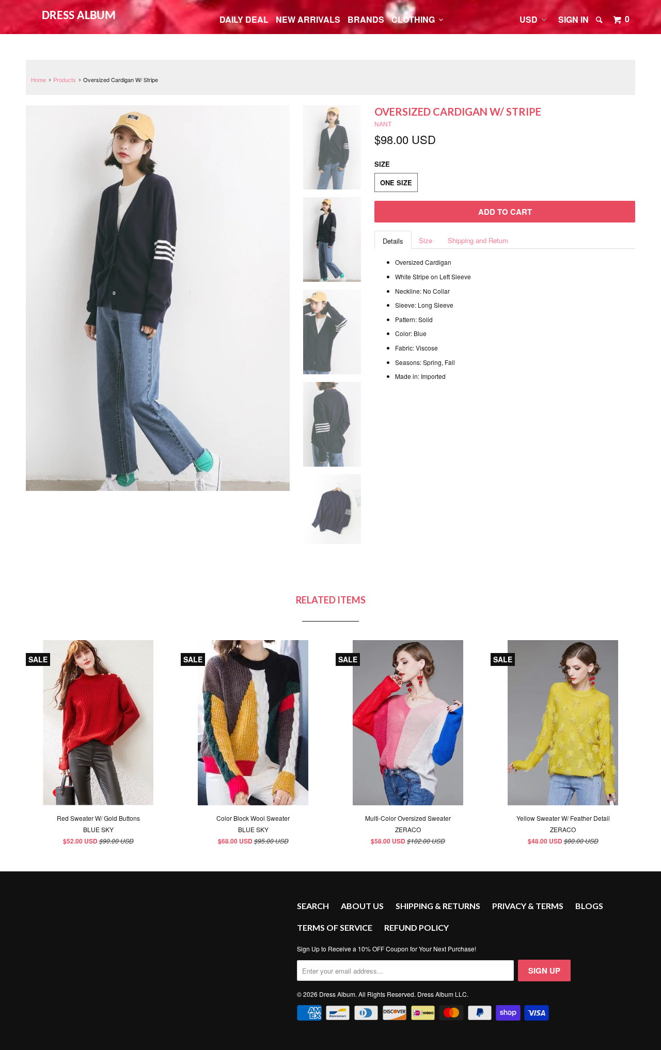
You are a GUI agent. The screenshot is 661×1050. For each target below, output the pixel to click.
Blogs (589, 906)
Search (313, 906)
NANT (382, 123)
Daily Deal (244, 19)
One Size (396, 182)
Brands (366, 19)
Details (393, 241)
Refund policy (416, 927)
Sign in (573, 19)
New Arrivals (308, 19)
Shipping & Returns (438, 906)
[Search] (600, 19)
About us (362, 906)
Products (64, 79)
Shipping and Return (478, 240)
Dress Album (79, 16)
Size (425, 240)
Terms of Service (334, 927)
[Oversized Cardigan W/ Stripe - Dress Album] (158, 298)
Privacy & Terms (527, 906)
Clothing (415, 19)
